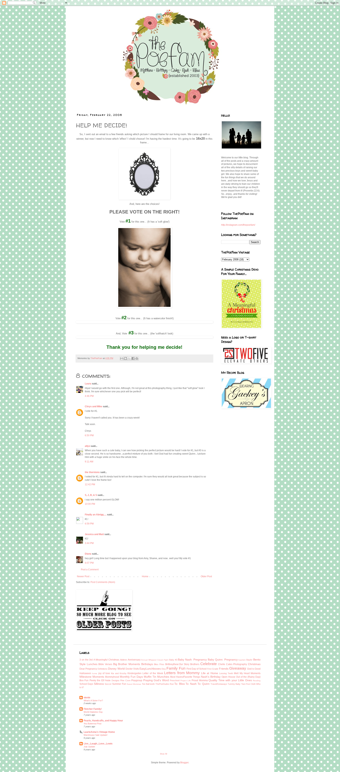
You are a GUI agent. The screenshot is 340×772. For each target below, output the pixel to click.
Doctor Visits (132, 668)
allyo (87, 446)
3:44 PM (89, 543)
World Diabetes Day (93, 712)
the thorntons (92, 472)
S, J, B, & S (91, 495)
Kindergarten (134, 673)
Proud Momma (200, 680)
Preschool (174, 680)
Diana (88, 553)
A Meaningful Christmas (106, 659)
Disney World (116, 668)
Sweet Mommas (134, 684)
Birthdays (147, 664)
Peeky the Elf (97, 680)
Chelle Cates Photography (232, 664)
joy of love (104, 673)
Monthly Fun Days (131, 676)
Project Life (185, 680)
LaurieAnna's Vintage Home (99, 732)
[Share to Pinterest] (137, 358)
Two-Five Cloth (248, 684)
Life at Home (209, 673)
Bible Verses (105, 664)
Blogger (184, 762)
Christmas (254, 664)
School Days (86, 684)
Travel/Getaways (219, 684)
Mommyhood (112, 677)
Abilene (123, 660)
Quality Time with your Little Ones (230, 680)
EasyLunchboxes (150, 668)
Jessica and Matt (94, 534)
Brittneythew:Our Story (177, 664)
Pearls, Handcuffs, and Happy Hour (103, 720)
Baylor (249, 660)
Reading (257, 680)
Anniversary (134, 659)
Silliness (99, 683)
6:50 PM (89, 435)
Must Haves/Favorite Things (185, 677)
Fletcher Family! (93, 709)
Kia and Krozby (119, 673)
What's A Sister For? (93, 700)
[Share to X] (129, 358)
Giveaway (237, 668)
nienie (87, 697)
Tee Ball (145, 684)
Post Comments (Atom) (103, 582)
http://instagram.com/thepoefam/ (238, 225)
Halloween (85, 673)
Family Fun (175, 668)
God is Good (254, 668)
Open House (228, 677)
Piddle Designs (112, 680)
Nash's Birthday (211, 676)
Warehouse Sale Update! (95, 735)
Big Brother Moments (126, 664)
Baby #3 (173, 660)
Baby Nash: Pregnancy (192, 659)
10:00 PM (90, 504)
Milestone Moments (91, 676)
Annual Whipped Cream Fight (154, 660)
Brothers (194, 664)
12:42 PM (90, 484)
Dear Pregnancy (88, 668)
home (94, 673)
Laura (88, 383)
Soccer (108, 684)
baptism (242, 660)
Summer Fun (119, 684)
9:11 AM (89, 461)
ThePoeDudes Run (164, 684)
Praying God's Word (156, 680)
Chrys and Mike (93, 406)
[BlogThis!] (126, 358)
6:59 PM (89, 523)
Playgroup (136, 680)
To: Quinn (204, 683)
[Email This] (122, 358)
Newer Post (83, 576)
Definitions (102, 669)
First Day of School (197, 668)
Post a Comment (90, 569)
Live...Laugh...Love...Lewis (98, 743)
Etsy (164, 669)
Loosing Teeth (226, 673)
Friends (223, 668)
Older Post (206, 576)
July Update (89, 746)
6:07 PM (89, 562)
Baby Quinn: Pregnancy (223, 659)
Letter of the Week (152, 673)
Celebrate (208, 664)
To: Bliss (179, 683)
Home (145, 576)
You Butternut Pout (92, 723)
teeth (152, 684)
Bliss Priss (159, 664)
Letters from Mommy (182, 673)
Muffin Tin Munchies (156, 676)
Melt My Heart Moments (247, 673)
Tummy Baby (234, 684)
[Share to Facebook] (133, 358)
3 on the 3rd (86, 659)
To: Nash (191, 683)
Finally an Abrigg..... (95, 514)
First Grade (212, 669)
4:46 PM (89, 396)
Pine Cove (125, 680)
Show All (163, 754)
